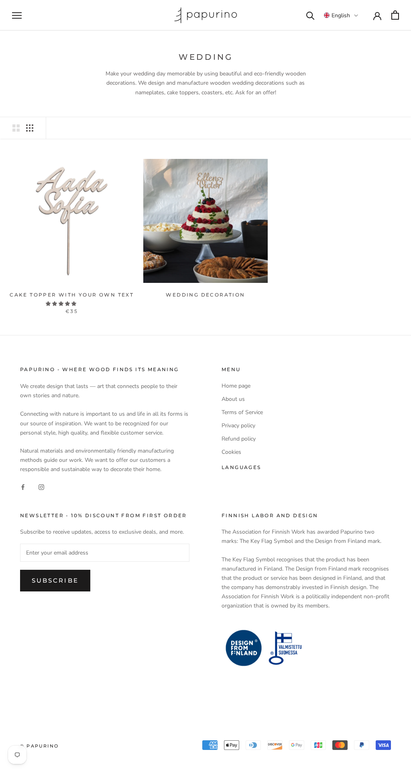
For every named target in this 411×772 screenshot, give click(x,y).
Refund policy (239, 439)
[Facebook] (23, 486)
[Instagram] (41, 486)
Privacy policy (238, 425)
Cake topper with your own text (72, 295)
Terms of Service (242, 412)
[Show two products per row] (16, 128)
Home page (236, 386)
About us (233, 399)
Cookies (231, 452)
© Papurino (39, 746)
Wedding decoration (205, 295)
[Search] (310, 15)
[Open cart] (395, 15)
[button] (341, 15)
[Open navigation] (17, 15)
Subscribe (55, 580)
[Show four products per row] (29, 128)
